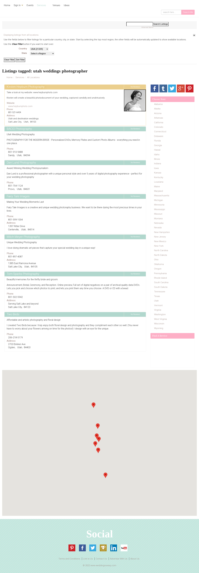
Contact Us (101, 558)
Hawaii (157, 150)
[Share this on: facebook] (155, 88)
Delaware (158, 136)
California (158, 122)
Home (7, 5)
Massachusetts (161, 195)
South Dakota (160, 287)
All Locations (33, 77)
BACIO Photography (19, 129)
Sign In (17, 5)
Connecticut (160, 131)
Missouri (158, 214)
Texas (157, 296)
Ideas (66, 5)
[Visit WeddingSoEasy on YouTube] (124, 547)
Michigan (158, 200)
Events (30, 5)
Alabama (158, 104)
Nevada (158, 227)
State (24, 53)
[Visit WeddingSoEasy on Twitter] (92, 547)
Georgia (158, 145)
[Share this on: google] (181, 88)
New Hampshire (162, 232)
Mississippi (159, 209)
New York (158, 246)
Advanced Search (147, 27)
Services (41, 5)
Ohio (156, 259)
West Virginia (160, 319)
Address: (11, 115)
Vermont (158, 305)
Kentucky (158, 177)
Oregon (157, 268)
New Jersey (160, 236)
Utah (156, 300)
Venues (56, 5)
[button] (98, 450)
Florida (157, 140)
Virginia (157, 310)
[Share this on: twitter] (172, 88)
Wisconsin (159, 323)
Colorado (158, 127)
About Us (134, 558)
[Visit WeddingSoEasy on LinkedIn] (113, 547)
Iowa (156, 168)
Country (23, 48)
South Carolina (161, 282)
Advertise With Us (118, 558)
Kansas (157, 172)
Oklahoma (159, 264)
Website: (11, 103)
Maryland (158, 191)
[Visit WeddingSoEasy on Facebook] (82, 547)
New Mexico (160, 241)
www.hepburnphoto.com (20, 106)
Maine (157, 186)
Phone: (10, 109)
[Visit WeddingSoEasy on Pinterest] (71, 547)
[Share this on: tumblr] (163, 88)
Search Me (188, 12)
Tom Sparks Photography (23, 274)
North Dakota (160, 255)
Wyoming (158, 328)
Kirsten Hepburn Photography (26, 86)
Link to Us (88, 558)
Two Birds (13, 314)
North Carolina (161, 250)
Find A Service (159, 335)
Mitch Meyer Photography (23, 236)
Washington (160, 314)
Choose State (159, 99)
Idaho (157, 154)
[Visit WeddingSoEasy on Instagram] (103, 547)
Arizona (157, 113)
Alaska (157, 108)
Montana (158, 218)
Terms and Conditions (69, 558)
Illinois (157, 159)
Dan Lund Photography (21, 162)
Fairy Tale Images (18, 196)
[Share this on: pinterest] (189, 88)
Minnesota (159, 204)
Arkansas (158, 118)
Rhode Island (160, 278)
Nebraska (158, 223)
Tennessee (159, 291)
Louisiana (158, 182)
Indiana (157, 163)
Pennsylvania (160, 273)
